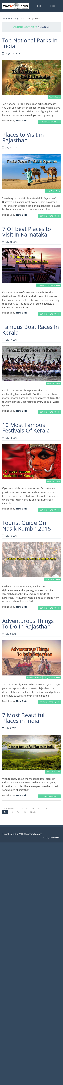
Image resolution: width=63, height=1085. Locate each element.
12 (46, 808)
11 (39, 808)
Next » (33, 812)
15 (12, 812)
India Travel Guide (52, 579)
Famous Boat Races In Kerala (30, 329)
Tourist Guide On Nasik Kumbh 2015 (26, 525)
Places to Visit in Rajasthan (23, 137)
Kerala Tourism (53, 383)
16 (18, 812)
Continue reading (48, 121)
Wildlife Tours (54, 97)
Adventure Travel (34, 677)
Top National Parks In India (29, 43)
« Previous (9, 808)
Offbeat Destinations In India (48, 285)
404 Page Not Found (51, 837)
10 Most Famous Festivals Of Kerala (26, 427)
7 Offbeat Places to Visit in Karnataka (26, 231)
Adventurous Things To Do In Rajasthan (28, 623)
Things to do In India (52, 677)
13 (52, 808)
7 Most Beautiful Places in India (23, 717)
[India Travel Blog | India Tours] (15, 6)
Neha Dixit (44, 27)
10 (32, 808)
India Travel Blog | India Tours (15, 18)
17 (25, 812)
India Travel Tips (53, 191)
